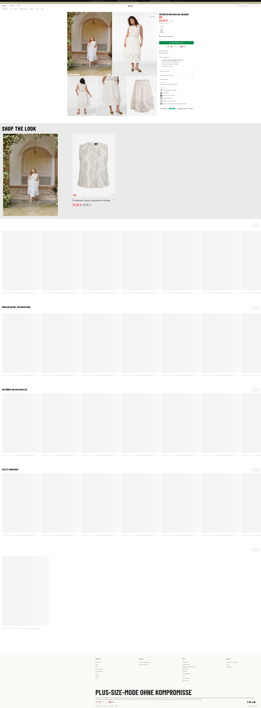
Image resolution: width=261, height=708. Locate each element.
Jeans (96, 678)
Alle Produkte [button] (4, 9)
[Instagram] (248, 702)
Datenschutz (97, 706)
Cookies (106, 706)
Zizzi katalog (228, 667)
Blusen (96, 664)
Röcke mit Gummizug (163, 52)
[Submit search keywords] (238, 5)
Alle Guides (185, 671)
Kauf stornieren (186, 680)
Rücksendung (185, 669)
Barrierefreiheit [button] (186, 678)
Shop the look (152, 16)
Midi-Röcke (170, 12)
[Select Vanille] (161, 30)
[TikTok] (252, 702)
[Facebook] (250, 702)
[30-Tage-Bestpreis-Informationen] (168, 23)
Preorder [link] (37, 9)
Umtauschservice (186, 664)
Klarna (184, 676)
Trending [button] (15, 9)
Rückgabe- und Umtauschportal (189, 666)
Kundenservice (186, 662)
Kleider (96, 673)
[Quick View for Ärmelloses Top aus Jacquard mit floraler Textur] (112, 194)
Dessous (97, 676)
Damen (160, 12)
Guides (18, 5)
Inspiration (12, 5)
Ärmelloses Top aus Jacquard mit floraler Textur (91, 201)
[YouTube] (254, 702)
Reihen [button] (31, 9)
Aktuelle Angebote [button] (23, 9)
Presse (227, 664)
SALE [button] (42, 9)
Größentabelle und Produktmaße (166, 75)
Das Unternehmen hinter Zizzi (232, 662)
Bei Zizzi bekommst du (164, 57)
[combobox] (243, 5)
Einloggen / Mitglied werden (144, 662)
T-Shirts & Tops (98, 662)
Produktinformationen (164, 71)
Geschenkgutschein (187, 673)
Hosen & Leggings (99, 669)
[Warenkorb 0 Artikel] (258, 5)
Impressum (111, 706)
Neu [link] (11, 9)
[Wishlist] (155, 14)
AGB (102, 706)
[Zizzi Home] (130, 5)
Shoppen (4, 5)
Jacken (96, 666)
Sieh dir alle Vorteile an (143, 664)
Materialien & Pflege (164, 79)
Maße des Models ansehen (73, 74)
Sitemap (116, 706)
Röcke (165, 12)
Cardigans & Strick (99, 671)
